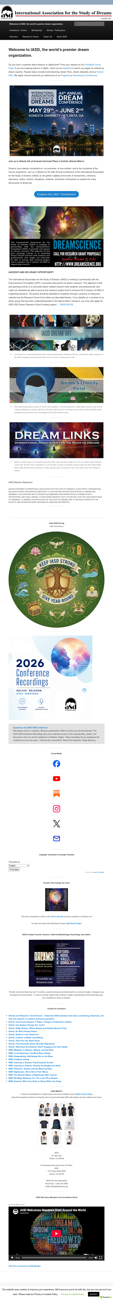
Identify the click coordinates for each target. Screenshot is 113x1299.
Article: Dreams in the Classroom (24, 1034)
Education (13, 36)
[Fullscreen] (100, 1257)
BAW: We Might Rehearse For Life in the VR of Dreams (33, 1078)
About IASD (62, 36)
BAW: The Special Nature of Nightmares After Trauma (33, 1074)
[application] (56, 1234)
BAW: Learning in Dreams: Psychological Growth (31, 1062)
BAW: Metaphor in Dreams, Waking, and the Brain (31, 1049)
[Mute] (95, 1257)
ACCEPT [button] (94, 1294)
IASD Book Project (74, 923)
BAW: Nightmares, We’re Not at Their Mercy (28, 1071)
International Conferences (85, 75)
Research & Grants (31, 36)
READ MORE (66, 304)
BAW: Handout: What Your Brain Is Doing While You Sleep (35, 1081)
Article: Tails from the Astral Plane (24, 1040)
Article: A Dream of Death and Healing (26, 1037)
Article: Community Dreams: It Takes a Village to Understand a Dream (40, 1021)
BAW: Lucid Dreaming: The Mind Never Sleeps (30, 1053)
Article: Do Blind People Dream (23, 1031)
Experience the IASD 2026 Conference (30, 727)
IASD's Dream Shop (84, 1094)
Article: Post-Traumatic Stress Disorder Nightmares (32, 1043)
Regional (65, 75)
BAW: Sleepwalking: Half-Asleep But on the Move (31, 1056)
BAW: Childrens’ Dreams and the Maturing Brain (30, 1068)
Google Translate (98, 872)
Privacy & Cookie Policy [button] (72, 1294)
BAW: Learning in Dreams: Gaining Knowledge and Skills (35, 1065)
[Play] (12, 1257)
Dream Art (48, 36)
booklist (67, 68)
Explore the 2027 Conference (56, 194)
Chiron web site (57, 916)
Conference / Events (18, 30)
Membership (36, 30)
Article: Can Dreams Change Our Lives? (27, 1024)
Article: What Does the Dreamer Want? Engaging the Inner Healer (38, 1046)
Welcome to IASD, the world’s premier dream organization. (36, 23)
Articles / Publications (56, 30)
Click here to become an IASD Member (25, 1266)
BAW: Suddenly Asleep (19, 1059)
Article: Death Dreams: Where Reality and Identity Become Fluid (38, 1028)
